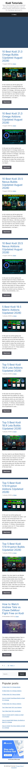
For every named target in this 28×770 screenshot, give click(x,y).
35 (9, 665)
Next (12, 665)
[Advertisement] (14, 31)
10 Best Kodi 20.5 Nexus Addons (11, 703)
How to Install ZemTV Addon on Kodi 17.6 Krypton (12, 715)
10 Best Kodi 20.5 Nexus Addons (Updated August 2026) (12, 248)
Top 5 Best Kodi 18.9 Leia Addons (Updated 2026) (12, 367)
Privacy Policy (19, 766)
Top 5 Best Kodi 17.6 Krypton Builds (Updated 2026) (13, 546)
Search (22, 674)
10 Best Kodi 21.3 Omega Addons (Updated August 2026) (12, 118)
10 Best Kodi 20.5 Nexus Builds (11, 694)
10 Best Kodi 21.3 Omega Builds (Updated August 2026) (12, 56)
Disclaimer (14, 767)
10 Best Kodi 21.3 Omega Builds (11, 687)
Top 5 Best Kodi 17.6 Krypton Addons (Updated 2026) (12, 487)
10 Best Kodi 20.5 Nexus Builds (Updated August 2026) (12, 183)
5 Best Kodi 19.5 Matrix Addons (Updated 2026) (11, 309)
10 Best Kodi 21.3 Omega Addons (11, 691)
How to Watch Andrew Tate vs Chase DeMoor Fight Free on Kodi (13, 609)
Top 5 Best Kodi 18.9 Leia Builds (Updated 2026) (11, 425)
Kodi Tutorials (14, 2)
